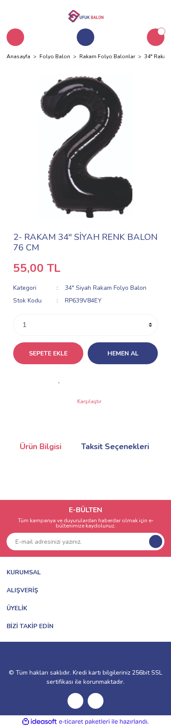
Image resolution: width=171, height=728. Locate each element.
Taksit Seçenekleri (115, 446)
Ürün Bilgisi (40, 446)
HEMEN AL (123, 353)
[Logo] (85, 14)
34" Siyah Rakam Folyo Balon (105, 288)
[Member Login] (85, 37)
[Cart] (155, 37)
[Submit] (155, 541)
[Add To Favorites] (59, 379)
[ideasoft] (39, 721)
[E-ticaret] (84, 722)
